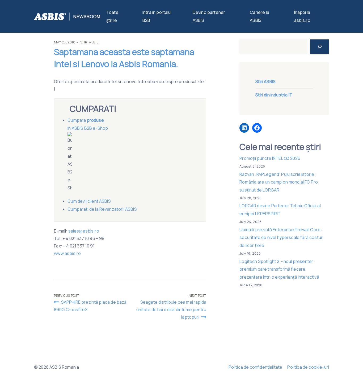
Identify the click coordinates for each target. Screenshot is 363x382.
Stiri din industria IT (273, 95)
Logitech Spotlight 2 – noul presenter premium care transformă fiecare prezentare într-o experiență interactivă (279, 269)
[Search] (319, 46)
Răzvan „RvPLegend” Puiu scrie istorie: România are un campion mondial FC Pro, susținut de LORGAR (279, 182)
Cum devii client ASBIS (89, 201)
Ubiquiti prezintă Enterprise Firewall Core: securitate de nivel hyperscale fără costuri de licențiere (281, 237)
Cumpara (77, 120)
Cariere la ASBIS (259, 16)
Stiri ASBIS (89, 42)
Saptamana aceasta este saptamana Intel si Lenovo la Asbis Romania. (124, 58)
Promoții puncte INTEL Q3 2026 (269, 158)
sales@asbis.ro (83, 231)
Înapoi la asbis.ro (302, 16)
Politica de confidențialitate (255, 367)
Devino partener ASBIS (209, 16)
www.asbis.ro (67, 253)
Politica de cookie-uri (308, 367)
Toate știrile (112, 16)
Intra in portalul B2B (157, 16)
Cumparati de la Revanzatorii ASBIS (102, 209)
